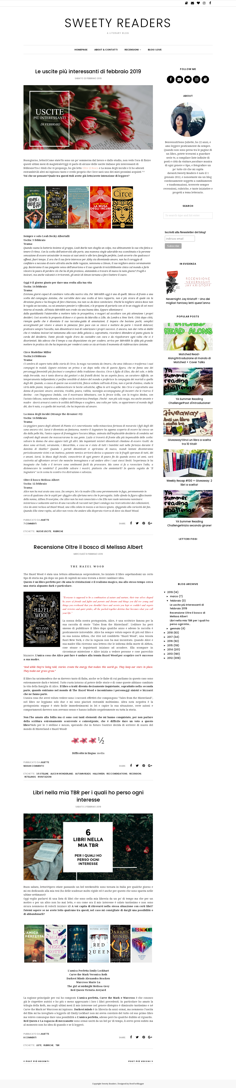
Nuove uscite (43, 531)
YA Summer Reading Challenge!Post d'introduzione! (189, 401)
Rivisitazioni (44, 776)
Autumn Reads (83, 773)
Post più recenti (37, 1061)
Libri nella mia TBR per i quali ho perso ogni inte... (189, 622)
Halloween (99, 773)
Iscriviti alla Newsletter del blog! (185, 232)
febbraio (175, 600)
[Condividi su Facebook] (131, 523)
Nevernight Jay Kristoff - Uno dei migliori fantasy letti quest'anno (188, 301)
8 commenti (29, 1037)
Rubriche (58, 531)
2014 (170, 649)
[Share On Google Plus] (150, 523)
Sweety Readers (118, 22)
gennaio (175, 628)
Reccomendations (117, 773)
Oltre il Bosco (90, 168)
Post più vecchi (139, 1061)
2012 (170, 658)
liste (38, 1045)
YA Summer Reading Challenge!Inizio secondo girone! (189, 523)
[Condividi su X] (137, 523)
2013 (170, 654)
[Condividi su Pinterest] (144, 523)
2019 (170, 592)
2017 (170, 637)
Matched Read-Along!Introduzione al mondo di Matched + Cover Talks (189, 358)
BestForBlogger (136, 1084)
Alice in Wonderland (61, 773)
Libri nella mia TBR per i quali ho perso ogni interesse (88, 796)
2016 (170, 641)
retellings (30, 776)
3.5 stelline (42, 773)
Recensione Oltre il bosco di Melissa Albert (88, 547)
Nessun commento (33, 765)
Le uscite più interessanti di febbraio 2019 (88, 71)
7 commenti (30, 523)
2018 (170, 632)
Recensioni (135, 773)
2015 (170, 645)
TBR (57, 1045)
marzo (174, 596)
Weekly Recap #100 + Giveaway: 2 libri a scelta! (189, 482)
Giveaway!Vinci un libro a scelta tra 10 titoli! (189, 442)
